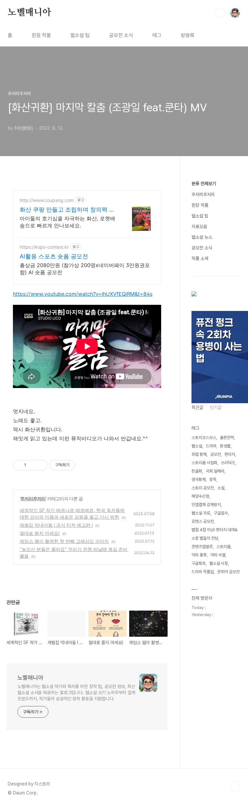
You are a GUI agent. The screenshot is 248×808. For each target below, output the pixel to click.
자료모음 (199, 226)
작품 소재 (199, 258)
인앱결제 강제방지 (206, 504)
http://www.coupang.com (47, 200)
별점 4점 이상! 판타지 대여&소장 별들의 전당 (214, 534)
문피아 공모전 (228, 571)
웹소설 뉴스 (201, 237)
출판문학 (227, 437)
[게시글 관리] (40, 465)
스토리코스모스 (203, 437)
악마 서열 (217, 555)
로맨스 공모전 (202, 521)
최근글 (197, 407)
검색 (220, 13)
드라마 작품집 (202, 571)
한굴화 (196, 471)
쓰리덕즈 (228, 462)
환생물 (225, 446)
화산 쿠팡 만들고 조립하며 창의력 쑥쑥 (67, 210)
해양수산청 (200, 496)
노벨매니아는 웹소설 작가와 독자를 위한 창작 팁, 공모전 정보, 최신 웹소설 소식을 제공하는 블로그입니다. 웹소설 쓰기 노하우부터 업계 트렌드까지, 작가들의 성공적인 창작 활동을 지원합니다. (76, 692)
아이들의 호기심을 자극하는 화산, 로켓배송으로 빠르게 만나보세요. (67, 222)
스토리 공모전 (202, 487)
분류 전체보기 (203, 183)
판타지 (229, 454)
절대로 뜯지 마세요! (40, 533)
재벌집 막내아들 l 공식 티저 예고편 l (56, 525)
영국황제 (198, 479)
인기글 (216, 407)
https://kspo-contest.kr (44, 247)
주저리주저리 (33, 498)
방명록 (187, 35)
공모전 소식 (121, 35)
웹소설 (196, 446)
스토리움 (223, 546)
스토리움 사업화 (204, 462)
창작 (212, 479)
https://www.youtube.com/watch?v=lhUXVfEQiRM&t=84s (82, 294)
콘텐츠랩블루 (202, 546)
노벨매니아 (29, 12)
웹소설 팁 (80, 35)
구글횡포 (198, 563)
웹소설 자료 (200, 513)
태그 (156, 35)
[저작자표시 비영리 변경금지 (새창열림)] (84, 465)
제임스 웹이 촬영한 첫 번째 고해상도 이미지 (64, 541)
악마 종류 (199, 555)
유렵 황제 (199, 454)
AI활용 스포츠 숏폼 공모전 (54, 256)
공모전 (215, 454)
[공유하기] (32, 465)
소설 (220, 487)
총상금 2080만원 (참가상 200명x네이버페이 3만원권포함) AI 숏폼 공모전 (85, 268)
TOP (235, 786)
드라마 (211, 446)
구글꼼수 (221, 513)
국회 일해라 (215, 471)
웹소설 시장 (218, 563)
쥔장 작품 (41, 35)
